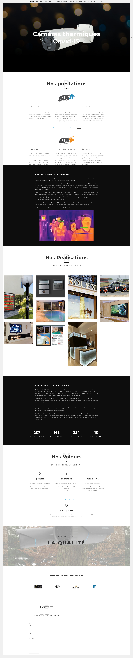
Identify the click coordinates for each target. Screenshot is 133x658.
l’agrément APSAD (55, 498)
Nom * (30, 623)
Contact (100, 1)
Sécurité (64, 269)
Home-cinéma (72, 269)
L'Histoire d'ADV (81, 1)
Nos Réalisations (69, 1)
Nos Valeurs (92, 1)
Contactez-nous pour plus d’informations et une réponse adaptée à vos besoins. (54, 207)
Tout (58, 269)
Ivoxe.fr (78, 127)
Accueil (32, 1)
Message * (31, 638)
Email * (31, 630)
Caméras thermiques (55, 1)
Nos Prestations (41, 1)
